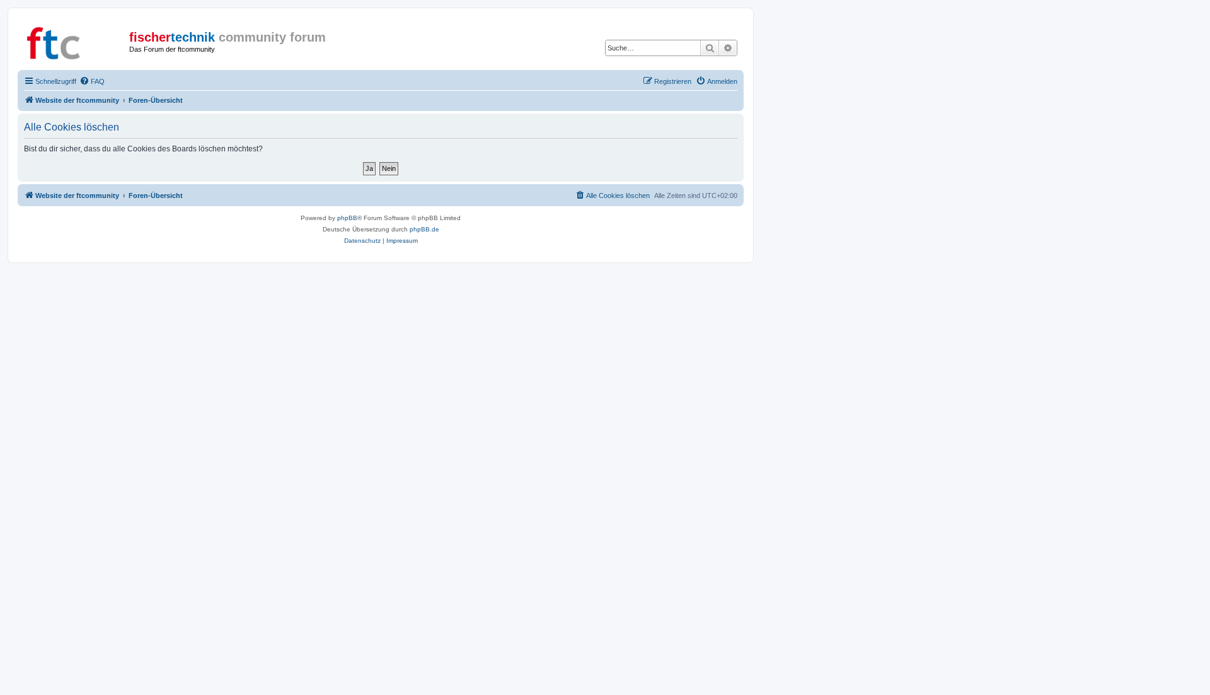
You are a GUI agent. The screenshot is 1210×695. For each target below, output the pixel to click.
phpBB (347, 217)
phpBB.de (424, 229)
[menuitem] (92, 81)
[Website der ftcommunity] (75, 41)
